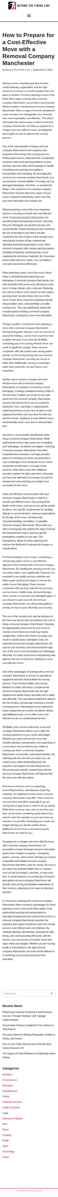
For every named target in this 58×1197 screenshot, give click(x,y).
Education (7, 1085)
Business (7, 1074)
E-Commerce (9, 1080)
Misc (5, 1124)
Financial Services (12, 1102)
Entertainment (9, 1091)
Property (6, 1135)
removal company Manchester (28, 217)
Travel (5, 1157)
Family (6, 1096)
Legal (5, 1113)
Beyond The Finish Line (17, 70)
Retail (5, 1140)
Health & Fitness (11, 1107)
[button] (29, 15)
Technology (8, 1151)
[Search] (52, 993)
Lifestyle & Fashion (12, 1118)
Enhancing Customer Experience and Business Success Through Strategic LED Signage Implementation (27, 1016)
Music (5, 1129)
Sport (5, 1146)
